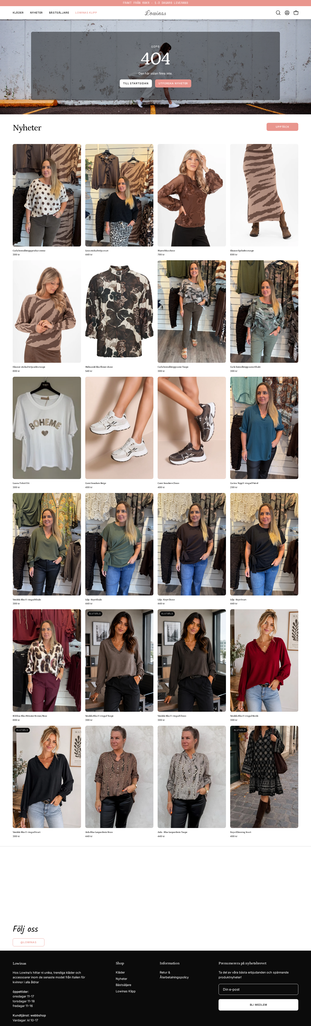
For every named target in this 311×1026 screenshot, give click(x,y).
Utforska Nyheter (173, 83)
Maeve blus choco (166, 251)
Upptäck (282, 126)
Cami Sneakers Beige (95, 483)
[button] (278, 12)
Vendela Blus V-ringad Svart (26, 832)
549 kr (88, 371)
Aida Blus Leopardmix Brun (99, 832)
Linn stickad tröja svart (97, 251)
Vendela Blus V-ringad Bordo (244, 716)
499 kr (88, 487)
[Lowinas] (155, 12)
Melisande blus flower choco (99, 367)
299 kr (233, 487)
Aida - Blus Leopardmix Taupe (172, 832)
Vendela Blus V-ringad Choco (172, 716)
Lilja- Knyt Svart (238, 600)
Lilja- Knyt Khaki (93, 600)
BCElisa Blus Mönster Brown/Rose (30, 716)
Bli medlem (258, 1004)
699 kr (233, 255)
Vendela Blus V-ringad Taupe (99, 716)
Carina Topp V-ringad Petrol (244, 483)
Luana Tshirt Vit (21, 483)
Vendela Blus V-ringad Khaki (27, 600)
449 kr (88, 255)
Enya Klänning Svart (240, 832)
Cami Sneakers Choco (168, 483)
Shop (120, 963)
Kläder (120, 972)
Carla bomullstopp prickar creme (29, 251)
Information (169, 963)
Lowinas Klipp (126, 991)
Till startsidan (136, 83)
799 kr (161, 255)
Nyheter (121, 978)
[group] (155, 3)
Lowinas (19, 963)
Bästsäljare (123, 985)
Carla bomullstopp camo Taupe (173, 367)
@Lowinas (29, 942)
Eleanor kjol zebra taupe (242, 251)
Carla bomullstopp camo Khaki (245, 367)
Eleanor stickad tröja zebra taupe (29, 367)
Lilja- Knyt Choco (166, 600)
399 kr (16, 255)
